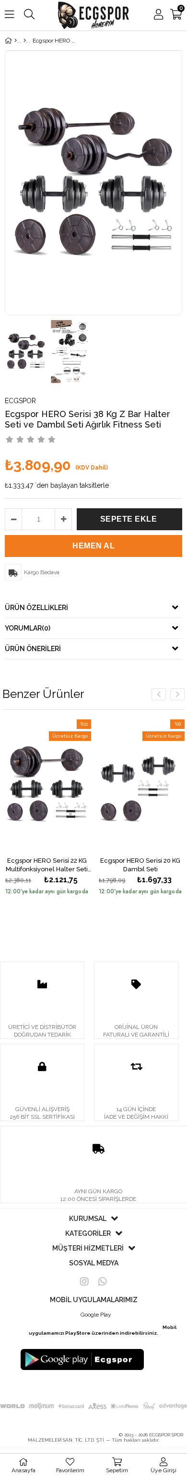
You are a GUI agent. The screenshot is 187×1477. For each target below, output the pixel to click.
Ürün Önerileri (33, 649)
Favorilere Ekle (46, 785)
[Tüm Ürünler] (24, 40)
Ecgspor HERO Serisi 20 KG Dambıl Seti (140, 865)
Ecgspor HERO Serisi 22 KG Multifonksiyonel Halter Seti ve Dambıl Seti (47, 865)
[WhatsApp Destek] (102, 1281)
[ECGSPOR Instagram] (84, 1281)
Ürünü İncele (65, 785)
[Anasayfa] (15, 40)
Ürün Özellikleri (36, 607)
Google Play (96, 1314)
